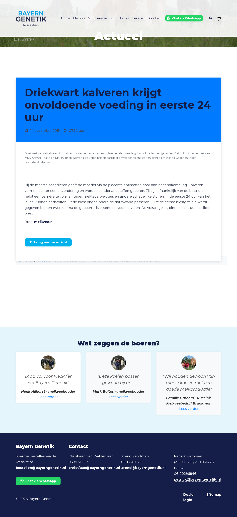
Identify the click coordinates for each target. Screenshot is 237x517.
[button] (210, 18)
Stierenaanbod (105, 18)
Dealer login (189, 497)
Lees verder (48, 397)
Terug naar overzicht (50, 242)
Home (65, 18)
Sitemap (213, 495)
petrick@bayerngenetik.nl (197, 479)
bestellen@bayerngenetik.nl (41, 468)
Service (138, 18)
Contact (155, 18)
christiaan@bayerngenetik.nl (94, 468)
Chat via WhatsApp (40, 481)
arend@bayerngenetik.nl (143, 468)
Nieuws (123, 18)
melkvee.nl (44, 222)
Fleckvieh (80, 18)
